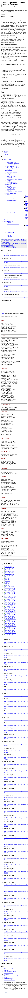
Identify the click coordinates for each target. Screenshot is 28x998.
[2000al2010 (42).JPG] (10, 633)
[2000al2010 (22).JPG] (10, 605)
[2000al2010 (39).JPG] (10, 628)
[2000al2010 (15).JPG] (10, 595)
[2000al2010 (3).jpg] (9, 568)
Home (2, 313)
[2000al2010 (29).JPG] (10, 614)
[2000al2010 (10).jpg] (9, 588)
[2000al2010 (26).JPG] (10, 610)
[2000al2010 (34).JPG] (10, 621)
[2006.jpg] (6, 578)
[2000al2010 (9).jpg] (9, 586)
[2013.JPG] (7, 583)
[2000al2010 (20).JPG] (10, 602)
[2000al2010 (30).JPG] (10, 616)
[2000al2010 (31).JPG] (10, 617)
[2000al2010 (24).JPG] (10, 607)
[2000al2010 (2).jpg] (9, 567)
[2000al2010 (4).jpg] (9, 569)
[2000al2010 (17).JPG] (10, 598)
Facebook (6, 151)
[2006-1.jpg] (7, 576)
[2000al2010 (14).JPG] (10, 593)
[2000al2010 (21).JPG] (10, 603)
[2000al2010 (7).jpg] (9, 574)
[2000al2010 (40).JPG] (10, 630)
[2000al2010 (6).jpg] (9, 572)
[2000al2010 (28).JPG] (10, 613)
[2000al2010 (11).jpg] (9, 589)
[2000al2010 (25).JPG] (10, 609)
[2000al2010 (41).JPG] (10, 631)
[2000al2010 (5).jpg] (9, 571)
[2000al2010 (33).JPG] (10, 620)
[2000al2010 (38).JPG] (10, 627)
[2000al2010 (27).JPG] (10, 612)
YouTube (6, 154)
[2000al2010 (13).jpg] (9, 592)
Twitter (5, 152)
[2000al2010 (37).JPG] (10, 626)
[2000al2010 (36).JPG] (10, 624)
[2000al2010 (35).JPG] (10, 623)
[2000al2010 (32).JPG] (10, 619)
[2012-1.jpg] (7, 581)
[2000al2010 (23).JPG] (10, 606)
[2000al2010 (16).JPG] (10, 596)
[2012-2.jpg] (7, 582)
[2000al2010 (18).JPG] (10, 599)
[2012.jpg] (6, 585)
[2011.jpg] (6, 579)
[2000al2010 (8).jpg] (9, 575)
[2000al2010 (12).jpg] (9, 590)
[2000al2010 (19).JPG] (10, 600)
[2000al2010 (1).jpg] (9, 634)
